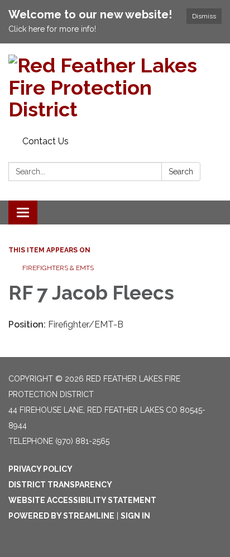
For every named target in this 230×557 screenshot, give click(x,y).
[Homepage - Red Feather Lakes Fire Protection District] (115, 88)
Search (181, 171)
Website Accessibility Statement (82, 500)
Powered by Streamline (61, 515)
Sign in (135, 515)
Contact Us (45, 141)
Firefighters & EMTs (58, 268)
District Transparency (60, 484)
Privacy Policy (40, 469)
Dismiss (204, 16)
